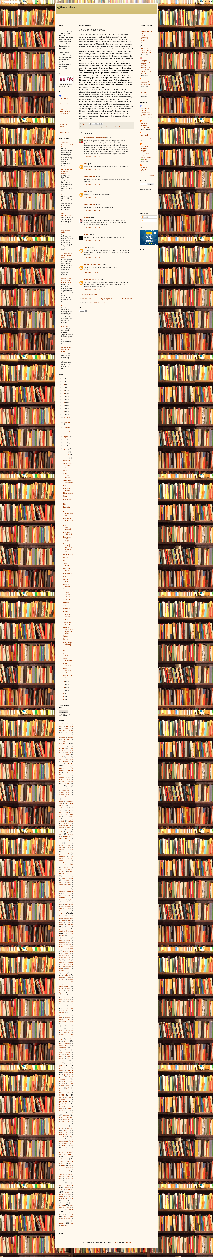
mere (68, 1015)
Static (65, 605)
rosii (71, 1141)
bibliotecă (61, 777)
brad (60, 779)
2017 (63, 405)
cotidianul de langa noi (66, 837)
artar (67, 755)
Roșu (64, 576)
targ (60, 1178)
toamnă (67, 1187)
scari (63, 1147)
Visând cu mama (66, 564)
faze (69, 895)
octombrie (67, 427)
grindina (70, 935)
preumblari (62, 1099)
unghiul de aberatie (66, 1198)
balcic (68, 773)
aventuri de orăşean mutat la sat (66, 770)
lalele (61, 988)
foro (60, 911)
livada (61, 1001)
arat (72, 748)
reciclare (61, 1122)
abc (70, 724)
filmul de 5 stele (66, 902)
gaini (60, 922)
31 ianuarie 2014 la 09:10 (92, 272)
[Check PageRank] (83, 312)
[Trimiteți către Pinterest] (102, 124)
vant (71, 1203)
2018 (63, 402)
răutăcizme (69, 1117)
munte (62, 1026)
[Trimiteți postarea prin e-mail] (89, 124)
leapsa (68, 991)
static (63, 1170)
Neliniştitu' (144, 48)
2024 (63, 384)
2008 (63, 697)
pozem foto (68, 1097)
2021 (63, 393)
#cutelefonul (62, 724)
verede (65, 1212)
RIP (70, 1137)
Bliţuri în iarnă (68, 493)
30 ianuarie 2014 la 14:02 (92, 257)
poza (68, 1092)
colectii (61, 827)
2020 (63, 396)
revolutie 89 (62, 1137)
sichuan (61, 1161)
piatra (61, 1068)
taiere (68, 1176)
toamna (70, 1185)
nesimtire (61, 1034)
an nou (66, 739)
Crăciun (61, 845)
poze (61, 1094)
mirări (68, 1019)
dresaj (63, 878)
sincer (71, 1163)
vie (65, 1216)
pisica (70, 1070)
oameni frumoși (64, 1045)
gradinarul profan (66, 931)
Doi (64, 651)
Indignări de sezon (67, 500)
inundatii (68, 968)
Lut (64, 560)
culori (68, 847)
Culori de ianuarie (66, 585)
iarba (64, 951)
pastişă (68, 1058)
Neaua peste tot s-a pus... (68, 481)
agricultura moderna (66, 730)
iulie (65, 440)
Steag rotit (66, 599)
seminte (67, 1157)
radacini (61, 1108)
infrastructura (68, 964)
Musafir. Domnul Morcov (66, 475)
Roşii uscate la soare (65, 232)
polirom (71, 1083)
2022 (63, 390)
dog (72, 876)
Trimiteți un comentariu (89, 294)
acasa (61, 726)
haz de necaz (67, 944)
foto (61, 913)
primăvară (62, 1104)
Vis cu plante (64, 132)
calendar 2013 (64, 794)
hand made (144, 135)
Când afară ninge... (66, 489)
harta (60, 944)
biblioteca (62, 775)
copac (67, 832)
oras (60, 1052)
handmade (62, 942)
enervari (69, 882)
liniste (71, 995)
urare (64, 1201)
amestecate (62, 737)
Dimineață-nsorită (66, 569)
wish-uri (68, 1221)
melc (71, 1013)
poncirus (61, 1088)
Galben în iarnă (66, 580)
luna (67, 1001)
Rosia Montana (63, 1141)
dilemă (63, 871)
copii (60, 834)
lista (69, 997)
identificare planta (64, 958)
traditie (61, 1190)
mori (71, 1021)
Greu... (63, 305)
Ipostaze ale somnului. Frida (67, 670)
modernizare (62, 1021)
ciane (67, 819)
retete (66, 1130)
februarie (67, 455)
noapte (61, 1039)
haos (69, 942)
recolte (61, 1124)
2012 (63, 684)
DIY (71, 873)
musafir (61, 1028)
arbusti (64, 750)
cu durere (68, 845)
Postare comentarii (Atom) (97, 302)
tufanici (68, 1194)
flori (60, 908)
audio (60, 763)
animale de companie (66, 742)
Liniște (65, 557)
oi (72, 1048)
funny (69, 920)
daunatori (62, 856)
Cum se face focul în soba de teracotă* (67, 171)
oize (63, 1050)
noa (69, 1037)
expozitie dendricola (66, 891)
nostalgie (67, 1043)
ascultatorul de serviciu (66, 759)
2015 (63, 411)
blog (69, 777)
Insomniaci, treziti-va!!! (145, 82)
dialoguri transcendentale (66, 869)
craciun (68, 843)
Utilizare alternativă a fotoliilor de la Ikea (68, 630)
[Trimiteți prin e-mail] (93, 124)
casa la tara (89, 127)
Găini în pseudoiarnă (67, 660)
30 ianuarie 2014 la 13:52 (92, 227)
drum (71, 878)
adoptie (67, 728)
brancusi (68, 779)
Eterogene (66, 608)
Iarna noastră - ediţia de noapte (67, 539)
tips (69, 1183)
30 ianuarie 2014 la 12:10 (92, 197)
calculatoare (62, 788)
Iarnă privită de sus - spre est (68, 520)
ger (63, 927)
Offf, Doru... (65, 326)
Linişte (65, 504)
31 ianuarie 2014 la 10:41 (92, 290)
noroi (60, 1043)
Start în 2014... (66, 655)
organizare (67, 1052)
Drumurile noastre (66, 508)
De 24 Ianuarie (68, 554)
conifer (61, 832)
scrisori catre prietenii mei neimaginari (66, 1152)
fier (67, 900)
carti (66, 803)
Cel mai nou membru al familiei (146, 138)
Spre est (65, 639)
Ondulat (65, 636)
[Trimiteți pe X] (97, 124)
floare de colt (69, 904)
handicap (68, 940)
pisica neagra (68, 1072)
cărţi (69, 810)
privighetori (62, 1106)
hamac (61, 940)
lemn (71, 993)
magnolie (62, 1006)
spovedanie (69, 1168)
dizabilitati (65, 876)
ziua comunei (65, 1225)
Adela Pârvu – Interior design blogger (146, 62)
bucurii (70, 781)
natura (68, 1028)
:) (61, 194)
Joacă (65, 470)
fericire (61, 900)
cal (69, 786)
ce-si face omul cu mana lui (66, 814)
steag (68, 1170)
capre (71, 797)
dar (69, 854)
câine (60, 812)
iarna (99, 127)
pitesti (61, 1077)
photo (62, 1065)
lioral (63, 997)
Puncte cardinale (67, 664)
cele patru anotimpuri (145, 124)
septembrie (67, 432)
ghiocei (69, 927)
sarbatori (64, 1145)
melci (62, 1015)
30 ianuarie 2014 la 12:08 (92, 184)
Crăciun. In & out (67, 676)
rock (69, 1139)
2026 (63, 378)
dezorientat (66, 867)
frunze (63, 920)
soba (69, 1165)
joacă (68, 977)
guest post (66, 938)
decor (61, 865)
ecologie (66, 880)
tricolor (67, 1192)
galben (68, 922)
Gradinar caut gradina (146, 109)
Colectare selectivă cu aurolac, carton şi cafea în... (67, 592)
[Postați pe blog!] (95, 124)
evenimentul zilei (64, 887)
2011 (63, 688)
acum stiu (69, 726)
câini (66, 812)
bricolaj (61, 781)
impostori (61, 962)
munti (68, 1026)
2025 (63, 381)
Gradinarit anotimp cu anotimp (95, 137)
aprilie (66, 449)
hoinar (61, 946)
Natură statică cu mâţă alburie (67, 465)
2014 (63, 414)
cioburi (61, 821)
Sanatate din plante (64, 125)
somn (60, 1167)
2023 (63, 387)
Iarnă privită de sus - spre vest (68, 514)
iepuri (61, 960)
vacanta (63, 1203)
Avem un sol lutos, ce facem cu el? (67, 144)
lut (63, 1004)
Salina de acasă (65, 119)
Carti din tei (64, 98)
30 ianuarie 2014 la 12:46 (92, 210)
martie (66, 452)
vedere (61, 1210)
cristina (86, 234)
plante (71, 1081)
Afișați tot (151, 175)
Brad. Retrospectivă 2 (66, 214)
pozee (60, 1097)
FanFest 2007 (66, 893)
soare (63, 1165)
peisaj (67, 1063)
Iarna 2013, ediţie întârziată (67, 527)
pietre (68, 1068)
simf (85, 163)
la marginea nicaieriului (109, 127)
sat (72, 1145)
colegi (68, 827)
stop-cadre (62, 1174)
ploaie (63, 1083)
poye (60, 1092)
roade (61, 1139)
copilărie (70, 834)
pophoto (68, 1088)
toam (60, 1185)
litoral (67, 999)
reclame (69, 1121)
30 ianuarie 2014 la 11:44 (92, 169)
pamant (61, 1056)
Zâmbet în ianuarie (66, 615)
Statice (65, 496)
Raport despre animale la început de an (67, 645)
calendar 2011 (66, 790)
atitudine (65, 761)
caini (60, 786)
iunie (65, 443)
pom (62, 1086)
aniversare (62, 746)
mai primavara (69, 1008)
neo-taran (66, 1032)
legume (61, 993)
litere (60, 999)
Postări (145, 217)
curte (71, 849)
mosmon (64, 1023)
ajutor (66, 732)
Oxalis (143, 171)
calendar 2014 (63, 797)
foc (69, 908)
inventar (61, 971)
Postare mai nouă (85, 299)
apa (69, 746)
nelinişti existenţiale (66, 1030)
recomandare (63, 1126)
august (66, 437)
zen (72, 1223)
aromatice (68, 753)
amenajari (62, 735)
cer (71, 816)
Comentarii (146, 221)
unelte (68, 1196)
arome (61, 755)
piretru (61, 1070)
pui (69, 1106)
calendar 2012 (64, 792)
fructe (61, 916)
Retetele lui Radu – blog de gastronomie (65, 111)
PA (60, 1054)
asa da (61, 757)
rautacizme (66, 1115)
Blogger (128, 1242)
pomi (67, 1085)
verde (71, 1209)
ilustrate (68, 960)
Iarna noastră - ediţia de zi (67, 533)
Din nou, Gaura (145, 127)
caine (67, 783)
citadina (70, 821)
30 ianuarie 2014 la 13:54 (92, 240)
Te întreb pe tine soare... (67, 623)
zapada (118, 127)
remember (70, 1128)
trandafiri (69, 1189)
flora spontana (66, 906)
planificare (62, 1081)
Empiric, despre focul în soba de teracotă (66, 349)
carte (63, 799)
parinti (61, 1059)
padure (67, 1054)
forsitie (68, 911)
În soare (65, 611)
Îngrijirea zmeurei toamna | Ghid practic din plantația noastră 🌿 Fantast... (146, 155)
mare (67, 1010)
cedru (66, 816)
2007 (63, 700)
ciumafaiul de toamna (91, 279)
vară (67, 1207)
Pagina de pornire (106, 299)
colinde (61, 830)
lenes (64, 995)
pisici (66, 1075)
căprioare (61, 810)
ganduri (61, 924)
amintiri (70, 737)
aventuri (66, 766)
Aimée (86, 217)
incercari (70, 962)
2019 (63, 399)
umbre (61, 1196)
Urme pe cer (67, 602)
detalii (71, 865)
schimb (69, 1147)
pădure (67, 1060)
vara (63, 1205)
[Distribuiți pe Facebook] (100, 124)
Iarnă (64, 485)
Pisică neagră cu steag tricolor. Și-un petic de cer (67, 547)
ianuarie (95, 127)
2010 (63, 691)
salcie (71, 1143)
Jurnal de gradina (144, 168)
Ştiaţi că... (66, 619)
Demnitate (66, 460)
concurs (68, 830)
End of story (144, 94)
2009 (63, 694)
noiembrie (67, 422)
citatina (66, 823)
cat (67, 808)
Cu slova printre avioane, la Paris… (146, 51)
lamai (68, 988)
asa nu (68, 757)
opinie (68, 1050)
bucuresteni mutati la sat (92, 264)
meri (60, 1017)
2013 (63, 681)
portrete (61, 1090)
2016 (63, 408)
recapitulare (66, 1119)
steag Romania (64, 1172)
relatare (61, 1128)
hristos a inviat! (145, 84)
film (71, 900)
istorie (64, 973)
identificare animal (64, 955)
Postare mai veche (127, 299)
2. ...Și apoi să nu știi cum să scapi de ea (66, 255)
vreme (61, 1221)
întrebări (61, 977)
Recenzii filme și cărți (146, 32)
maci (69, 1004)
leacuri (61, 990)
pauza (60, 1060)
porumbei (68, 1090)
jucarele (61, 979)
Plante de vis (64, 104)
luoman (116, 1242)
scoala (60, 1150)
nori (65, 1041)
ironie (71, 971)
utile (71, 1201)
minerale (61, 1019)
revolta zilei (63, 1134)
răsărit (61, 1117)
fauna (60, 895)
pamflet (69, 1056)
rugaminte (64, 1143)
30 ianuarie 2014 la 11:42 (92, 157)
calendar (70, 788)
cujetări (61, 847)
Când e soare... (68, 573)
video (71, 1214)
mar (62, 1010)
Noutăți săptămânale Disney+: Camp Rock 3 (145, 38)
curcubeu (61, 849)
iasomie (67, 953)
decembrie (67, 417)
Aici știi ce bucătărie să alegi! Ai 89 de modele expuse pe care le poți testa (146, 69)
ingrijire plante (66, 966)
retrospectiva (63, 1132)
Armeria (144, 92)
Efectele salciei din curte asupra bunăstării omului (66, 280)
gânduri (70, 924)
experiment (62, 889)
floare (60, 904)
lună (71, 1001)
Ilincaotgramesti (89, 176)
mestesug (67, 1017)
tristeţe (61, 1194)
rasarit (71, 1113)
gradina (61, 929)
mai (65, 446)
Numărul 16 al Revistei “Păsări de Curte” (146, 114)
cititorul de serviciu (65, 825)
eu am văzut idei (64, 884)
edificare (61, 882)
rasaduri (61, 1113)
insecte (61, 968)
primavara (63, 1101)
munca (71, 1023)
